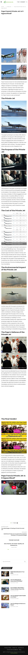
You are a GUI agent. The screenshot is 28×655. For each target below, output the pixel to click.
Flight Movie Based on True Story (17, 572)
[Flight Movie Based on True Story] (5, 573)
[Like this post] (11, 523)
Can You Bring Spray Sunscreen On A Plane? (16, 580)
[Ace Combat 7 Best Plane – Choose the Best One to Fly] (5, 589)
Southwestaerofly (14, 653)
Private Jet (9, 6)
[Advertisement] (14, 30)
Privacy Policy (7, 647)
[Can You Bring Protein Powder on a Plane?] (5, 597)
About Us (14, 647)
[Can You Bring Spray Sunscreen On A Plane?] (5, 581)
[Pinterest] (21, 2)
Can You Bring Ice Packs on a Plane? (17, 604)
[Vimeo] (24, 2)
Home (2, 6)
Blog (20, 649)
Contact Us (21, 647)
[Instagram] (20, 2)
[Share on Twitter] (14, 523)
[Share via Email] (17, 523)
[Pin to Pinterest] (15, 523)
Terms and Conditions (12, 649)
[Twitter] (18, 2)
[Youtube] (23, 2)
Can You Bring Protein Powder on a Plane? (18, 596)
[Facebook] (17, 2)
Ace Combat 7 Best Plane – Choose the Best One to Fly (17, 588)
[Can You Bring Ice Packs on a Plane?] (5, 605)
